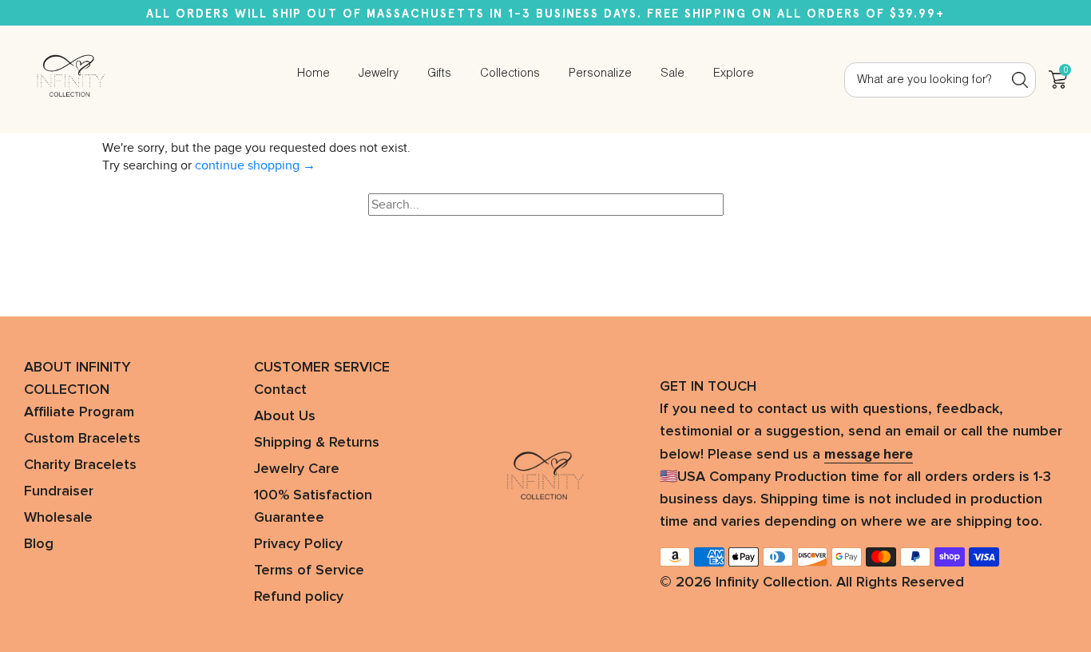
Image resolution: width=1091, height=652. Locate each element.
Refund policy (298, 597)
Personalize (600, 73)
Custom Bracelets (82, 438)
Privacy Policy (298, 544)
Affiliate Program (79, 412)
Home (313, 73)
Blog (39, 544)
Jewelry (379, 73)
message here (868, 454)
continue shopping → (255, 165)
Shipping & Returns (316, 442)
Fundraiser (58, 491)
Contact (280, 390)
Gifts (439, 73)
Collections (510, 73)
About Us (284, 416)
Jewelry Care (296, 469)
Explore (733, 73)
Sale (672, 73)
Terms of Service (309, 570)
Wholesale (58, 518)
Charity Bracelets (80, 465)
